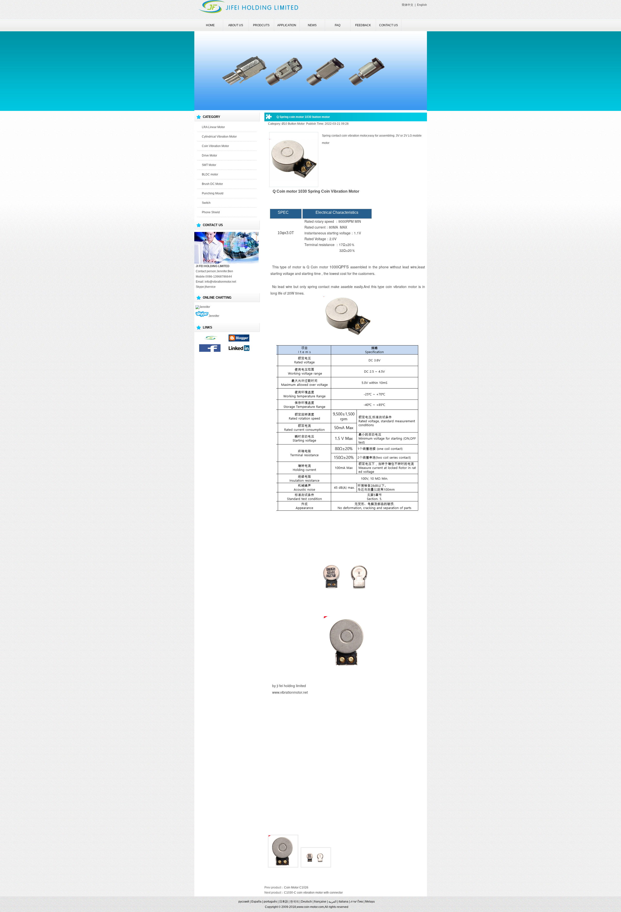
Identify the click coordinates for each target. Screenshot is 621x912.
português (270, 901)
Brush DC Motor (212, 184)
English (422, 5)
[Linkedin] (239, 351)
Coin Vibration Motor (215, 146)
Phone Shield (211, 212)
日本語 (283, 901)
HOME (210, 25)
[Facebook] (210, 351)
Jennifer (204, 307)
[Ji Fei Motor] (210, 341)
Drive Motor (209, 155)
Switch (206, 203)
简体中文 (407, 5)
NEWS (312, 25)
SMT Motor (209, 165)
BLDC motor (210, 174)
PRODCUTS (261, 25)
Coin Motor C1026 (296, 887)
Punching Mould (212, 193)
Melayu (370, 901)
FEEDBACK (363, 25)
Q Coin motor (317, 266)
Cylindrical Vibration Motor (219, 136)
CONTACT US (388, 25)
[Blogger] (239, 341)
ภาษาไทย (357, 901)
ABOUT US (235, 25)
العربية (332, 901)
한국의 (294, 901)
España (256, 901)
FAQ (337, 25)
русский (243, 901)
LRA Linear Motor (213, 127)
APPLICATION (286, 25)
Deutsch (306, 901)
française (320, 901)
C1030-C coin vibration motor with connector (313, 892)
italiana (343, 901)
